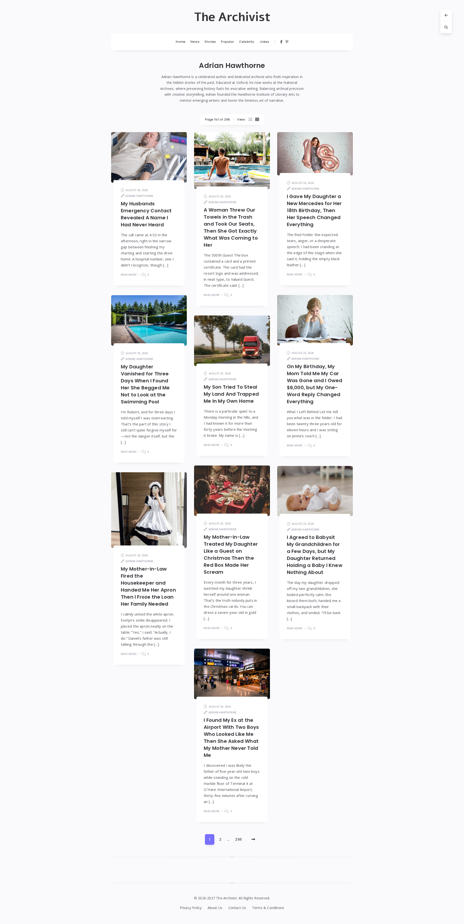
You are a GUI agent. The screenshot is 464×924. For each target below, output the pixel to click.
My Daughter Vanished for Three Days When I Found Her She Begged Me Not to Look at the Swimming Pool (145, 384)
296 (238, 839)
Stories (210, 41)
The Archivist (232, 17)
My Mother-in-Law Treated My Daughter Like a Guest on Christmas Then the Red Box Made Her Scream (231, 554)
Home (180, 41)
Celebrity (246, 41)
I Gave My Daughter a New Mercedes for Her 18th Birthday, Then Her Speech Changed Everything (314, 210)
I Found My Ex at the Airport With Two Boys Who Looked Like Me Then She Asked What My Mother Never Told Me (231, 738)
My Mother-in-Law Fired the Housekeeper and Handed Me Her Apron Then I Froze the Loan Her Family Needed (148, 586)
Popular (227, 41)
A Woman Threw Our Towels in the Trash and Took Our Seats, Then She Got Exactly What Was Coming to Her (231, 227)
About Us (215, 907)
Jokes (264, 41)
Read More (129, 274)
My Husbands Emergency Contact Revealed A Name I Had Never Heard (146, 214)
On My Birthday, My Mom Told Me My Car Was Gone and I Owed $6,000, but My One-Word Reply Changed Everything (314, 384)
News (194, 41)
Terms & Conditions (268, 907)
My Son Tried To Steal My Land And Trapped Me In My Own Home (231, 394)
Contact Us (237, 907)
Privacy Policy (191, 907)
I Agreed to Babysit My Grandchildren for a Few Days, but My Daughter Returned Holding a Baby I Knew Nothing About (314, 555)
